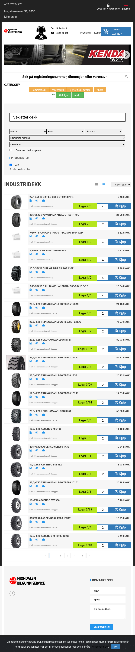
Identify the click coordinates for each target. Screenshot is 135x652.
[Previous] (9, 55)
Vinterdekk (58, 89)
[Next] (126, 55)
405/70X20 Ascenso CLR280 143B (49, 446)
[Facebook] (12, 593)
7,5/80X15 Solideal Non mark (48, 250)
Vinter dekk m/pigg (80, 89)
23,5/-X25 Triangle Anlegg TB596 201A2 (54, 482)
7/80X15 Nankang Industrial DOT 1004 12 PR (57, 232)
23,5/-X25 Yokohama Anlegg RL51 (50, 411)
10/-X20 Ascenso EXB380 (45, 500)
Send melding (102, 627)
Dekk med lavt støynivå (28, 150)
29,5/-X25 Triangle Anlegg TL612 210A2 (54, 357)
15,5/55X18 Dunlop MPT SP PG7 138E (51, 268)
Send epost (62, 32)
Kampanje (99, 32)
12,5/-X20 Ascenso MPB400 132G (49, 536)
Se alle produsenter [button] (19, 169)
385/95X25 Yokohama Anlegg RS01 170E (54, 214)
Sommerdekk (39, 89)
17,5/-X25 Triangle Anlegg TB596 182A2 (54, 393)
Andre (100, 89)
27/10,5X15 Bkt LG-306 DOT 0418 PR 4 (51, 197)
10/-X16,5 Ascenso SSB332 (46, 464)
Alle (17, 165)
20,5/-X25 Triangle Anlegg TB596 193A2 (54, 304)
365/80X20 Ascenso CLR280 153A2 (50, 518)
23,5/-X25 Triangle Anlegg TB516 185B (53, 375)
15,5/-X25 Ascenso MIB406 (45, 428)
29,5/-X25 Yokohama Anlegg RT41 (50, 339)
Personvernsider (99, 646)
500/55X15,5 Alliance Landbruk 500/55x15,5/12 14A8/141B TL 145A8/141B (59, 286)
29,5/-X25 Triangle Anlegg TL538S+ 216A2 (55, 321)
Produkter (85, 32)
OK (115, 646)
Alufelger (63, 95)
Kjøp (122, 206)
